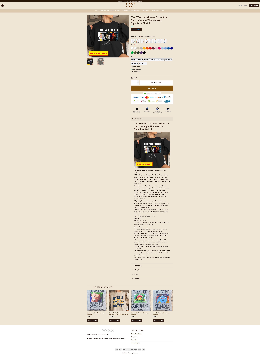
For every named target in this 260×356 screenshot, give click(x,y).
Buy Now (152, 88)
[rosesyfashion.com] (130, 5)
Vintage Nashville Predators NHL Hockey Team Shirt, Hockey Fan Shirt (119, 313)
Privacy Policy (135, 343)
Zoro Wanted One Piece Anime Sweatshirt (95, 313)
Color (133, 45)
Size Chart (137, 29)
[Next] (173, 307)
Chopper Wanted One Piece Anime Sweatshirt (140, 313)
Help (162, 10)
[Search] (2, 5)
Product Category (105, 10)
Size (132, 56)
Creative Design (135, 66)
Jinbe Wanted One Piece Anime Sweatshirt (161, 313)
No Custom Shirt (136, 69)
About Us (134, 340)
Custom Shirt (136, 71)
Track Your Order (136, 334)
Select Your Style (136, 36)
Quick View (92, 320)
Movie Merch (126, 10)
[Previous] (87, 307)
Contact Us (134, 337)
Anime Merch (155, 10)
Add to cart (156, 82)
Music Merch (116, 10)
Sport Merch (136, 10)
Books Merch (145, 10)
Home (97, 10)
